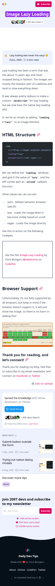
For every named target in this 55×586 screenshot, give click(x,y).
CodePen (10, 264)
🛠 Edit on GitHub (42, 383)
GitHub (21, 569)
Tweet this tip (16, 409)
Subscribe (45, 4)
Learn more (33, 424)
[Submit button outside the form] (27, 447)
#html (6, 484)
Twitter (36, 375)
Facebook (22, 375)
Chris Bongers (36, 562)
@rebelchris (30, 259)
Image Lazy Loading (32, 255)
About (12, 569)
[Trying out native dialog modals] (27, 465)
